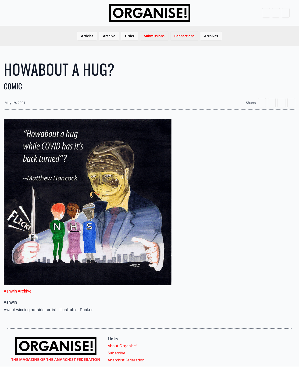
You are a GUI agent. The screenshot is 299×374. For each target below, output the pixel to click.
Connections (184, 36)
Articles (87, 36)
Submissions (154, 36)
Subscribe (116, 353)
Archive (109, 36)
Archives (211, 36)
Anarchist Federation (126, 360)
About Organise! (122, 345)
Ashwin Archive (18, 291)
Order (129, 36)
